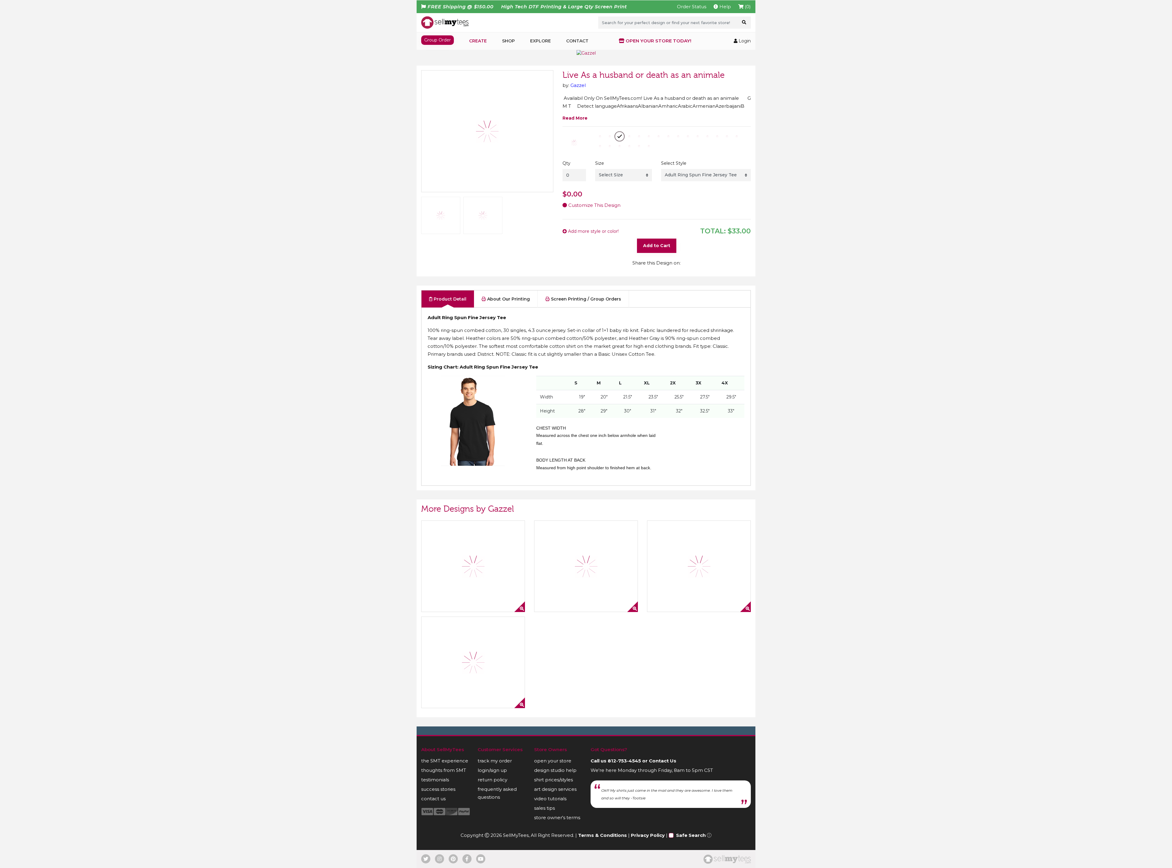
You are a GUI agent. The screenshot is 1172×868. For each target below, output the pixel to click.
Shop (508, 41)
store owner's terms (557, 817)
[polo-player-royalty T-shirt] (699, 566)
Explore (540, 41)
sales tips (544, 808)
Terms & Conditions (602, 835)
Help (724, 6)
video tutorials (550, 798)
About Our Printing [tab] (508, 299)
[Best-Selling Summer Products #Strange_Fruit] (586, 566)
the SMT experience (444, 761)
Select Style (673, 163)
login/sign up (492, 770)
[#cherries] (473, 566)
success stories (438, 789)
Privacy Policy (648, 835)
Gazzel (578, 85)
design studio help (555, 770)
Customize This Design (593, 205)
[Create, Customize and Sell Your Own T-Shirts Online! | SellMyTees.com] (444, 22)
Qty (566, 163)
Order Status (691, 6)
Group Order (437, 40)
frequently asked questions (497, 793)
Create (478, 41)
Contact (577, 41)
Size (599, 163)
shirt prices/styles (553, 780)
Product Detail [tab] (449, 299)
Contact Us (662, 761)
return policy (492, 780)
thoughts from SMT (443, 770)
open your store (552, 761)
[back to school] (473, 662)
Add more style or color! (593, 231)
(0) (747, 6)
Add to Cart (656, 245)
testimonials (435, 780)
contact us (433, 798)
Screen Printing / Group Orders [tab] (585, 299)
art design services (555, 789)
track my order (495, 761)
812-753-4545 (624, 761)
